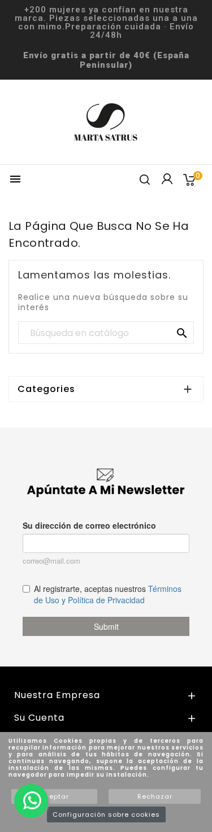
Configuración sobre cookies (106, 814)
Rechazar (154, 796)
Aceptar (54, 796)
